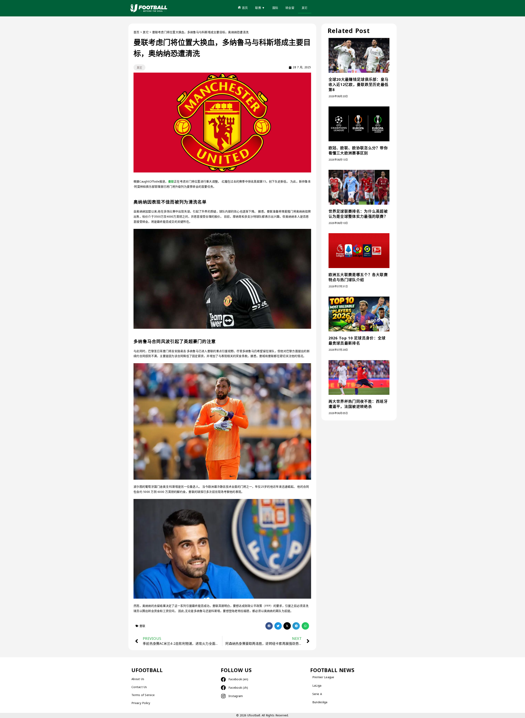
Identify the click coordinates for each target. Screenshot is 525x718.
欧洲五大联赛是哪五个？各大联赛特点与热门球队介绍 (358, 277)
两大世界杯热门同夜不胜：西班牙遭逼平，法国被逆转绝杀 (358, 404)
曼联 (171, 181)
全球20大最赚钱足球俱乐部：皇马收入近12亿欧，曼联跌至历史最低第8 (359, 84)
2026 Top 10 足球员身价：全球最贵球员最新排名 (357, 341)
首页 (136, 32)
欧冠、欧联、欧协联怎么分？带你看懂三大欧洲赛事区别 (358, 150)
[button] (269, 626)
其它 (146, 32)
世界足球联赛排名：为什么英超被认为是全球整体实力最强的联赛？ (358, 214)
